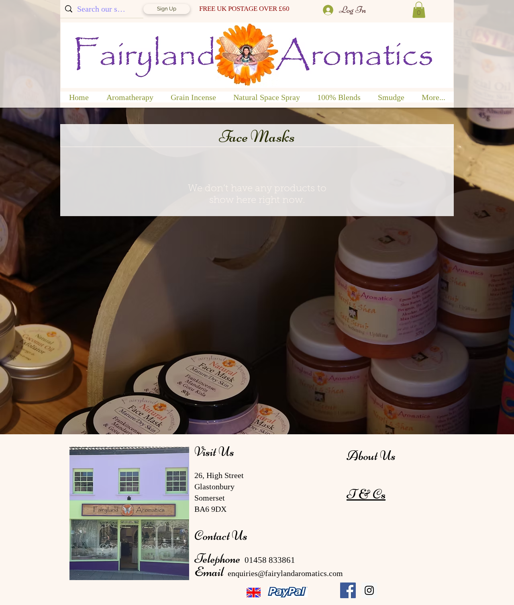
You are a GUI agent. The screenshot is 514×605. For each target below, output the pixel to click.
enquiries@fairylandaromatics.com (285, 573)
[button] (419, 10)
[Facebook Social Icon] (348, 590)
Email (210, 572)
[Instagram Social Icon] (369, 590)
